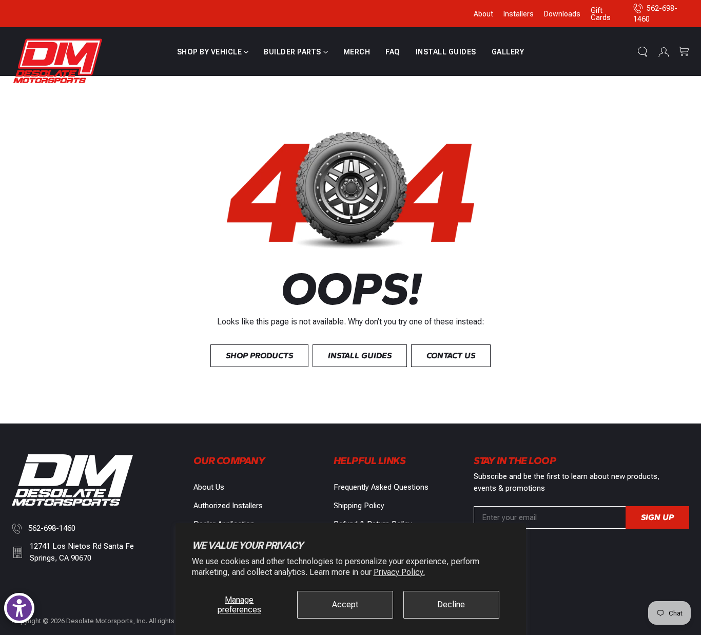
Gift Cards (601, 14)
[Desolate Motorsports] (58, 61)
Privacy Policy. (399, 572)
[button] (213, 52)
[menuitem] (213, 52)
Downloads (562, 13)
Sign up (657, 517)
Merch (357, 52)
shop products (259, 355)
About (483, 13)
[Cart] (684, 52)
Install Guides (446, 52)
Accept (345, 604)
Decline (451, 604)
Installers (518, 13)
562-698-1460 (51, 528)
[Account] (663, 52)
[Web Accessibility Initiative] (19, 608)
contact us (450, 355)
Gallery (508, 52)
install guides (360, 355)
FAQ (392, 52)
